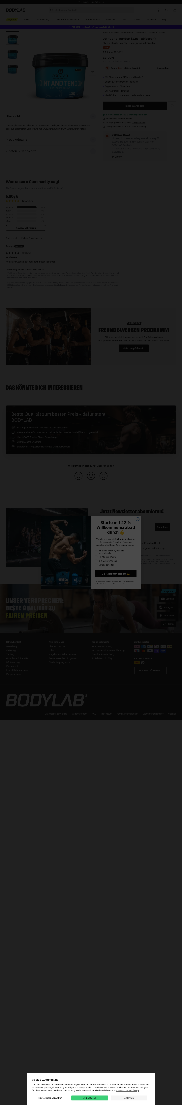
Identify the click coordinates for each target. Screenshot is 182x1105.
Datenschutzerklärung (127, 1090)
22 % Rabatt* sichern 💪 (116, 573)
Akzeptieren (89, 1097)
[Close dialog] (137, 519)
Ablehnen (129, 1097)
